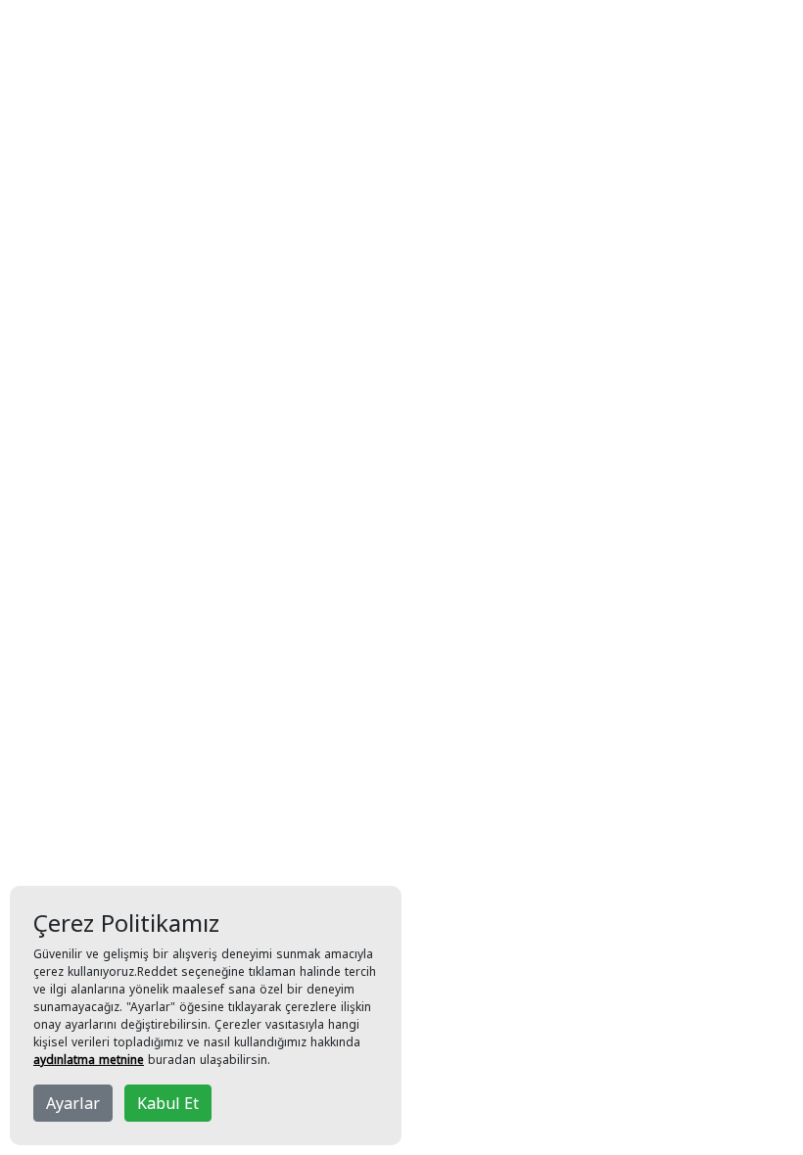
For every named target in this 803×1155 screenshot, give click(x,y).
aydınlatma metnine (88, 1059)
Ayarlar (73, 1103)
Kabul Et (168, 1103)
